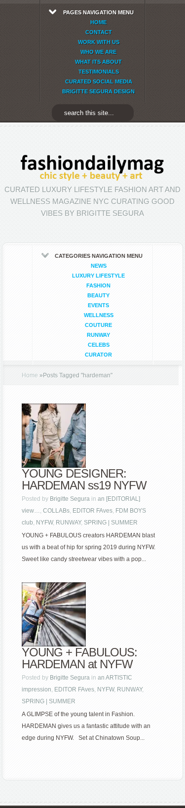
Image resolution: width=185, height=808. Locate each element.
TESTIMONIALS (98, 72)
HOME (98, 22)
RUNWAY (98, 335)
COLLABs (56, 510)
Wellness (98, 315)
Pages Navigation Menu (98, 51)
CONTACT (98, 32)
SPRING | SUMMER (111, 522)
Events (98, 305)
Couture (98, 325)
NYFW (44, 522)
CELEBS (99, 345)
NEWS (99, 266)
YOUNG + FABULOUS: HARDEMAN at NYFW (79, 658)
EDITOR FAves (92, 510)
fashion (98, 285)
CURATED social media (98, 81)
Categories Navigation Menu (99, 305)
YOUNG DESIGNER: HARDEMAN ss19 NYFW (84, 479)
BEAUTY (98, 295)
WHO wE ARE (98, 52)
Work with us (98, 42)
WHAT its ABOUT (98, 62)
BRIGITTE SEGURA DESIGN (98, 91)
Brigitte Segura (70, 498)
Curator (98, 355)
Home (30, 375)
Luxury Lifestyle (98, 276)
